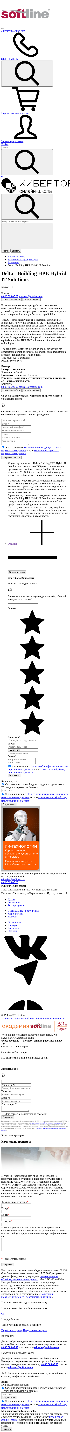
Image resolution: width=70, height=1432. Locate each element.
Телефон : (7, 1091)
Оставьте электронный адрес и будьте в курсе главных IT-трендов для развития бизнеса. (33, 786)
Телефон (6, 1221)
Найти (5, 251)
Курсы (11, 899)
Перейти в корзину (11, 1330)
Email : (5, 1097)
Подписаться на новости (15, 113)
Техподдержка (16, 905)
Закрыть (16, 251)
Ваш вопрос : (9, 1104)
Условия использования (14, 1018)
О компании (14, 922)
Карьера (12, 925)
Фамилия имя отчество (14, 1202)
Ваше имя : (8, 1085)
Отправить (14, 775)
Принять (7, 1429)
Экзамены (13, 262)
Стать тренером (31, 299)
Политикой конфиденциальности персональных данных (27, 1295)
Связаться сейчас (11, 299)
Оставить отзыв (17, 572)
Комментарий (34, 1232)
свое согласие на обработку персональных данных (46, 1123)
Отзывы (12, 931)
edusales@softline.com (13, 30)
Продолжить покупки (35, 1330)
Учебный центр (16, 256)
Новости (12, 916)
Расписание (14, 902)
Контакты (13, 928)
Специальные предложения (23, 910)
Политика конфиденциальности (46, 1018)
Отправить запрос (11, 457)
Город (5, 1208)
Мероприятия (15, 913)
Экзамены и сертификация (23, 259)
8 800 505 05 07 (9, 1347)
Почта (5, 1214)
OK (3, 1313)
